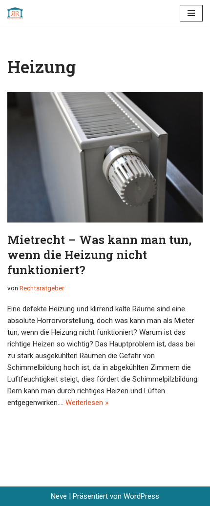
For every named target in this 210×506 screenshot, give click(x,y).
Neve (59, 496)
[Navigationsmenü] (191, 13)
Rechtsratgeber (42, 288)
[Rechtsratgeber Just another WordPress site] (17, 13)
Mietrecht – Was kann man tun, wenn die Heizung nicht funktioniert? (99, 255)
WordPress (141, 496)
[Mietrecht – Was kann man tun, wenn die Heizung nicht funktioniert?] (105, 157)
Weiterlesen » (86, 402)
